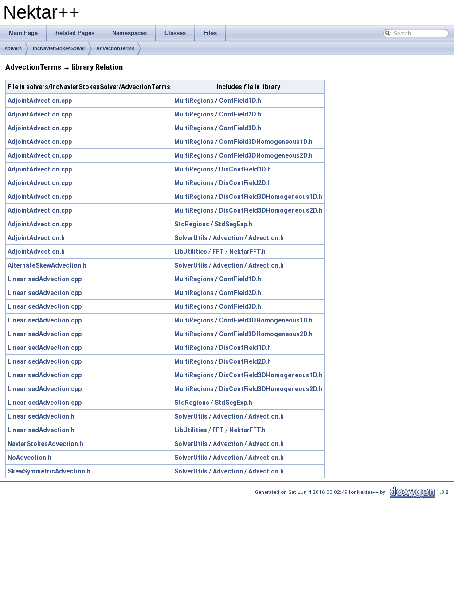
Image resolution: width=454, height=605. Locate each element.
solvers (13, 48)
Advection (228, 237)
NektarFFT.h (247, 251)
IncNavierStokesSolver (59, 48)
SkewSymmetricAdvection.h (49, 471)
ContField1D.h (240, 100)
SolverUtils (190, 237)
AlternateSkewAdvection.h (47, 265)
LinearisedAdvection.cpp (45, 279)
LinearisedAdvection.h (41, 416)
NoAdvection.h (29, 457)
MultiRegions (194, 100)
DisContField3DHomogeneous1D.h (270, 196)
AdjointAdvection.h (36, 237)
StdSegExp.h (233, 224)
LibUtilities (190, 251)
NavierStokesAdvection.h (45, 443)
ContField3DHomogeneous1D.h (266, 141)
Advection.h (266, 237)
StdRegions (191, 224)
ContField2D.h (240, 114)
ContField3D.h (240, 128)
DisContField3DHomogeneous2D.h (270, 210)
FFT (218, 251)
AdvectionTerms (115, 48)
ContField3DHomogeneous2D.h (266, 155)
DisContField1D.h (245, 169)
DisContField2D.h (245, 182)
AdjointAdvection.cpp (40, 100)
